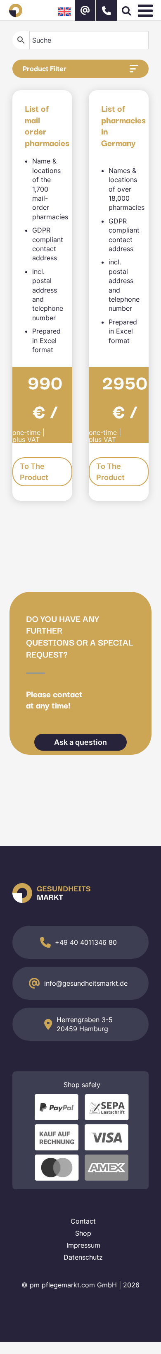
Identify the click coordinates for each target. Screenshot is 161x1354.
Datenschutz (83, 1257)
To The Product (34, 472)
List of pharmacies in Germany (123, 125)
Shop (83, 1233)
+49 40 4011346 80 (86, 942)
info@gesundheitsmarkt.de (86, 983)
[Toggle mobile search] (126, 10)
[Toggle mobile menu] (146, 10)
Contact (83, 1221)
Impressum (83, 1245)
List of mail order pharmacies (47, 125)
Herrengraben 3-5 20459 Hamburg (85, 1024)
